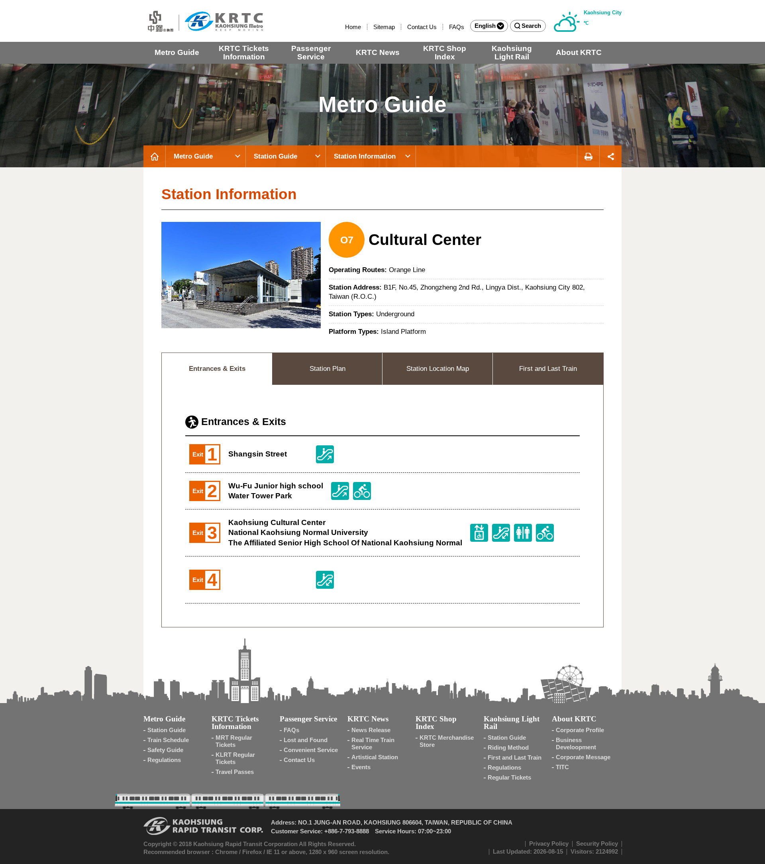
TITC (562, 767)
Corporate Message (583, 757)
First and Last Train (514, 757)
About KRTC (579, 52)
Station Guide (275, 156)
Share (611, 156)
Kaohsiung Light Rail (512, 52)
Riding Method (508, 747)
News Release (370, 730)
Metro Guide (177, 52)
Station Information (365, 156)
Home (353, 27)
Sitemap (384, 27)
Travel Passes (235, 771)
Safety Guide (165, 749)
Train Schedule (168, 740)
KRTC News (378, 52)
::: (341, 27)
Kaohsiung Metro (203, 21)
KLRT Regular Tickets (235, 758)
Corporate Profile (580, 730)
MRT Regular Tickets (234, 741)
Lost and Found (306, 740)
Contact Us (422, 27)
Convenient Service (311, 749)
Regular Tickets (509, 777)
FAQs (456, 27)
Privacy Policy (549, 843)
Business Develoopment (576, 743)
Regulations (164, 759)
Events (361, 767)
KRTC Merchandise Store (447, 741)
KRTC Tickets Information (244, 52)
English (485, 25)
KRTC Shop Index (444, 52)
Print (588, 156)
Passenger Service (311, 52)
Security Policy (597, 843)
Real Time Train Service (372, 743)
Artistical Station (374, 757)
